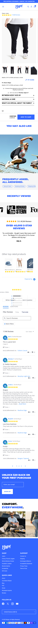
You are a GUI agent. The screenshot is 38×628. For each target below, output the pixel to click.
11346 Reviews (16, 15)
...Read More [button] (22, 404)
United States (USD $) (10, 612)
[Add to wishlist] (2, 111)
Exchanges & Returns (25, 561)
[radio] (17, 296)
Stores (3, 588)
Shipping (22, 558)
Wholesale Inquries (7, 590)
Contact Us (23, 556)
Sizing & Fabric (7, 186)
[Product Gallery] (19, 41)
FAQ (3, 585)
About (3, 578)
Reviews (4, 593)
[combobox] (30, 332)
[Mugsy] (19, 6)
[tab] (27, 300)
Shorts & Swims (6, 566)
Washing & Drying (19, 186)
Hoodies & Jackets (6, 563)
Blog (3, 583)
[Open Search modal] (28, 6)
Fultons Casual (22, 350)
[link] (3, 604)
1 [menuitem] (16, 466)
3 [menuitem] (21, 466)
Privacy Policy (23, 566)
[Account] (31, 6)
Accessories (5, 568)
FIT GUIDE (31, 80)
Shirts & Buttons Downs (8, 561)
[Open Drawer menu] (3, 6)
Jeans (3, 556)
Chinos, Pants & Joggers (8, 558)
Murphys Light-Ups (24, 376)
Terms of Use (23, 568)
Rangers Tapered (23, 458)
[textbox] (34, 332)
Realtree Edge (22, 410)
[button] (6, 347)
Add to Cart (26, 117)
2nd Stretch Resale (6, 580)
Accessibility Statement (26, 563)
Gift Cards (4, 571)
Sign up (7, 491)
